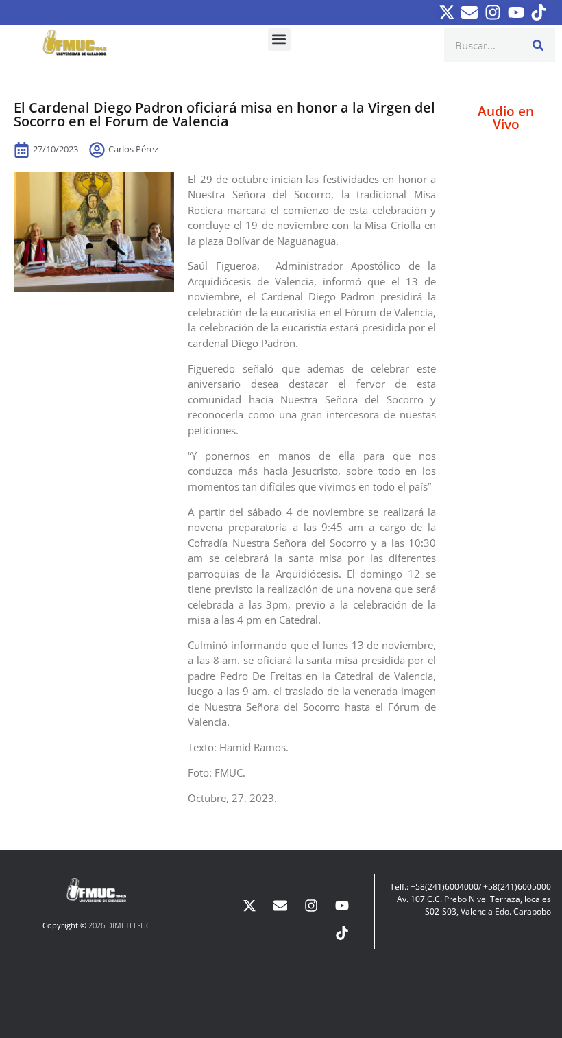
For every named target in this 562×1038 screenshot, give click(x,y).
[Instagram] (492, 12)
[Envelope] (470, 12)
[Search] (538, 45)
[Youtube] (516, 12)
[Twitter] (447, 12)
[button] (279, 39)
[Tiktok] (538, 12)
